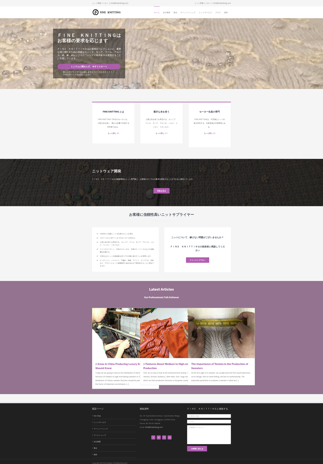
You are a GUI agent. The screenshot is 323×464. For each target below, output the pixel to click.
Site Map (97, 416)
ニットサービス (100, 422)
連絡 (95, 454)
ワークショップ (100, 435)
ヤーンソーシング (101, 428)
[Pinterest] (164, 437)
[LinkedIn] (170, 437)
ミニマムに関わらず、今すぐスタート (89, 66)
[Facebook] (153, 437)
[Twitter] (159, 437)
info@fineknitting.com (119, 3)
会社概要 (97, 441)
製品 (95, 448)
